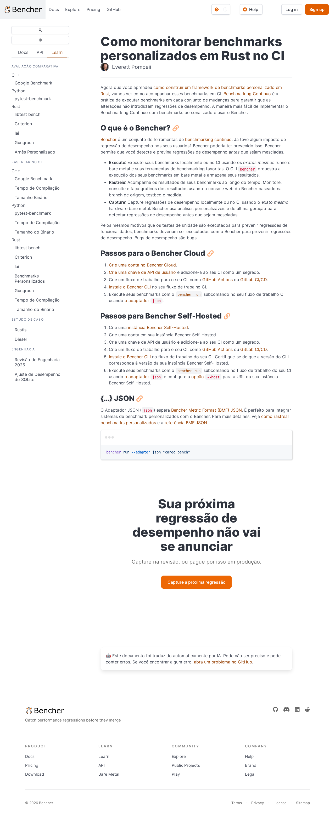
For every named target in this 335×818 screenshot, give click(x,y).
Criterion (23, 123)
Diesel (21, 339)
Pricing (93, 9)
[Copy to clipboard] (286, 445)
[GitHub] (275, 709)
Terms (236, 803)
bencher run (188, 294)
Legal (250, 774)
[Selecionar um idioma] (40, 40)
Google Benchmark (33, 83)
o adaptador (143, 300)
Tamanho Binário (31, 197)
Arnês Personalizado (35, 152)
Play (176, 774)
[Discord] (286, 709)
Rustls (20, 329)
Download (34, 774)
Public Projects (186, 765)
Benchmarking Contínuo (247, 93)
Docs (54, 9)
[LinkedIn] (297, 709)
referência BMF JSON (186, 422)
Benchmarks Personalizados (30, 278)
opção (205, 376)
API (101, 765)
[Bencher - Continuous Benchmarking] (23, 9)
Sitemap (303, 803)
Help (249, 756)
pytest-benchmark (33, 98)
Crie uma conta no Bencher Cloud (142, 265)
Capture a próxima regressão (197, 582)
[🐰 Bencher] (73, 710)
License (280, 803)
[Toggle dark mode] (220, 9)
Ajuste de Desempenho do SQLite (37, 377)
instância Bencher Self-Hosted (158, 327)
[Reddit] (307, 709)
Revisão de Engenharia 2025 (37, 362)
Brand (250, 765)
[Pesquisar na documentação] (40, 30)
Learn (103, 756)
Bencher (108, 139)
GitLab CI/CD (253, 279)
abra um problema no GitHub (223, 661)
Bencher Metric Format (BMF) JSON (206, 410)
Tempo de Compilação (37, 188)
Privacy (257, 803)
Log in (292, 9)
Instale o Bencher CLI (130, 286)
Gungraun (24, 142)
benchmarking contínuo (208, 139)
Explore (72, 9)
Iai (17, 133)
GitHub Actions (217, 279)
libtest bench (27, 114)
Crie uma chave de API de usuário (142, 272)
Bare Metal (108, 774)
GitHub (114, 9)
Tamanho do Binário (34, 232)
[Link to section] (174, 127)
